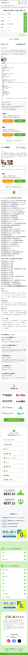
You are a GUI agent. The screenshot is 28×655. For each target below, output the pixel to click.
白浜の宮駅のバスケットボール (18, 208)
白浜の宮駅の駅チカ (15, 282)
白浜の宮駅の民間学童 (21, 236)
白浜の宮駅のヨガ (21, 211)
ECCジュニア (4, 44)
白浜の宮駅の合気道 (5, 217)
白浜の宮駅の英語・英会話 (20, 223)
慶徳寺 (3, 173)
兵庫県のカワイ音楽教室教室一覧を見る (14, 186)
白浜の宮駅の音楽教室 (18, 240)
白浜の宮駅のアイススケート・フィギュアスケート (12, 209)
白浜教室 (4, 113)
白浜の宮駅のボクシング (6, 219)
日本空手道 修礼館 (5, 355)
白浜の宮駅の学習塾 (5, 225)
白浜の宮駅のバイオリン (17, 242)
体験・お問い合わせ (7, 120)
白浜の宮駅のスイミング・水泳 (7, 200)
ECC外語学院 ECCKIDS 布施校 (8, 373)
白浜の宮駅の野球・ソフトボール (18, 204)
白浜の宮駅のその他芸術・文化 (7, 255)
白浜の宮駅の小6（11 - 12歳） (7, 276)
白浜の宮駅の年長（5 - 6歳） (7, 266)
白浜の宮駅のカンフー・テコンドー (8, 221)
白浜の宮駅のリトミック (6, 242)
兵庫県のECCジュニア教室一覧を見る (14, 140)
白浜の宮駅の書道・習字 (6, 230)
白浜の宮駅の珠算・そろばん (18, 230)
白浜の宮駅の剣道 (13, 215)
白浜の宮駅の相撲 (14, 217)
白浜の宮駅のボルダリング (6, 213)
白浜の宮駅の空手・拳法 (18, 213)
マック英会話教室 (5, 365)
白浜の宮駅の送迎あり (17, 283)
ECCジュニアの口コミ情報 (10, 109)
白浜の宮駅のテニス (5, 204)
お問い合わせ (7, 648)
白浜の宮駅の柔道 (5, 215)
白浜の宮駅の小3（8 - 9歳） (7, 270)
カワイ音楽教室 (5, 147)
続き (2, 56)
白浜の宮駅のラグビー (6, 208)
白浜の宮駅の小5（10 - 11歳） (7, 274)
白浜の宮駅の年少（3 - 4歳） (7, 263)
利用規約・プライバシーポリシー (11, 650)
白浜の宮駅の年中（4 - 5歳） (7, 264)
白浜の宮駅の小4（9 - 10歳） (7, 272)
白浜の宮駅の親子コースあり (7, 280)
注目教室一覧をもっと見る (14, 419)
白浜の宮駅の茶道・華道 (17, 251)
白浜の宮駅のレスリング (17, 219)
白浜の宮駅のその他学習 (6, 238)
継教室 (3, 127)
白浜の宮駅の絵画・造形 (6, 251)
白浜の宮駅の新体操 (5, 202)
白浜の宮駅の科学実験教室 (6, 227)
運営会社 (21, 650)
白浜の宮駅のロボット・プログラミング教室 (10, 232)
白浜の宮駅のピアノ (16, 238)
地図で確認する (23, 34)
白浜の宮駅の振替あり (6, 282)
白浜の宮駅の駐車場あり (6, 283)
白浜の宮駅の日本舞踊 (6, 253)
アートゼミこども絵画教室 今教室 (8, 345)
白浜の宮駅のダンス (15, 244)
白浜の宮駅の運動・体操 (20, 200)
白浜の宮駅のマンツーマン (20, 280)
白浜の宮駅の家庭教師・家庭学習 (8, 236)
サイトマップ (21, 648)
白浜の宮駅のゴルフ (14, 206)
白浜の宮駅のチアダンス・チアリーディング (10, 246)
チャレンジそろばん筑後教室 (7, 337)
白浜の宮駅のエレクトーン (6, 240)
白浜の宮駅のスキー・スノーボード (8, 211)
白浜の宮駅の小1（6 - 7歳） (7, 268)
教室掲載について (14, 648)
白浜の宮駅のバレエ (5, 244)
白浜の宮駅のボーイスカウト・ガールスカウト (11, 229)
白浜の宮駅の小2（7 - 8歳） (20, 268)
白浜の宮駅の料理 (15, 253)
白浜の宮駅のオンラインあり (7, 278)
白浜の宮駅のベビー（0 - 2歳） (7, 261)
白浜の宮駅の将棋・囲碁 (6, 234)
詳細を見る (20, 120)
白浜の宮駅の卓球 (5, 206)
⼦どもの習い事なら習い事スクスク (14, 653)
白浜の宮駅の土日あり (19, 276)
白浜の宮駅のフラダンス (6, 248)
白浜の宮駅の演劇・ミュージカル (8, 249)
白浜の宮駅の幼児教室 (15, 225)
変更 (25, 14)
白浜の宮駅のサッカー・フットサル (18, 202)
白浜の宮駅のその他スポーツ (7, 223)
